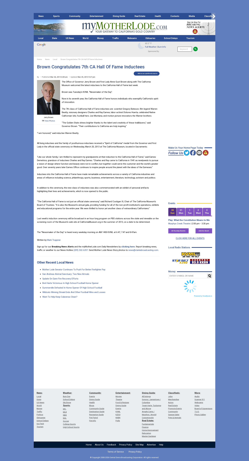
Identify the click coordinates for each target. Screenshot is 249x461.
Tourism (190, 38)
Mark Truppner (54, 240)
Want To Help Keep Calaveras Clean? (59, 297)
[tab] (172, 212)
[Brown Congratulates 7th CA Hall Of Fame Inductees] (48, 114)
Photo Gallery (200, 415)
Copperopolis (148, 418)
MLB (65, 412)
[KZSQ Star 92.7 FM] (178, 260)
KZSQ (118, 415)
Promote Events (175, 408)
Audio (197, 396)
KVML (118, 412)
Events (92, 396)
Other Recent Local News (55, 262)
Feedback (111, 444)
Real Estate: (148, 420)
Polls (118, 421)
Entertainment (96, 16)
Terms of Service (115, 451)
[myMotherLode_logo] (124, 27)
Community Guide (96, 408)
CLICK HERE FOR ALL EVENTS (190, 238)
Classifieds (209, 16)
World (85, 38)
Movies (119, 396)
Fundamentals (148, 424)
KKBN (118, 418)
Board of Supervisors (203, 408)
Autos (170, 402)
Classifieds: (174, 393)
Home (89, 444)
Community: (95, 393)
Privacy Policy (125, 444)
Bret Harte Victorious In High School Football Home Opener (70, 283)
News (41, 16)
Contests (174, 16)
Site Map (139, 444)
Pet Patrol (93, 418)
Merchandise (173, 399)
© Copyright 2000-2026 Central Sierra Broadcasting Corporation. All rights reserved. (124, 457)
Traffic (115, 38)
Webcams (132, 38)
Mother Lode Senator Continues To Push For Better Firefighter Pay (73, 269)
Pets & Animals (174, 418)
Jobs (170, 396)
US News (70, 38)
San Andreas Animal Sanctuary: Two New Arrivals (65, 274)
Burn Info (162, 47)
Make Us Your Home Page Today (185, 147)
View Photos (49, 121)
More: (197, 393)
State (54, 38)
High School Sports (71, 427)
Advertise (151, 444)
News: (40, 393)
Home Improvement (150, 430)
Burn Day (66, 396)
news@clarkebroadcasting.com (143, 250)
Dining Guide (119, 16)
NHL (65, 418)
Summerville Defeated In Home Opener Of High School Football (72, 287)
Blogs (91, 405)
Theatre (119, 399)
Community (74, 16)
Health (158, 16)
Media (192, 16)
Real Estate (140, 16)
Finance (145, 427)
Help (161, 444)
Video (197, 405)
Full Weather (150, 47)
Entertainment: (123, 393)
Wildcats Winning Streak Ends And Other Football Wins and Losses (73, 292)
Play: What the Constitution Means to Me (189, 220)
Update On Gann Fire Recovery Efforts (60, 278)
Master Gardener (149, 436)
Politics (40, 415)
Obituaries (150, 38)
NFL (64, 409)
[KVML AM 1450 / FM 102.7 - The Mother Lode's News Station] (190, 254)
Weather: (67, 393)
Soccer (66, 421)
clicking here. (128, 246)
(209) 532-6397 (80, 250)
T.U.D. (197, 412)
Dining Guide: (148, 393)
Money (100, 38)
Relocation (146, 433)
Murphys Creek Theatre (179, 223)
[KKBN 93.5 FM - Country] (199, 260)
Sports (56, 16)
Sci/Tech (40, 424)
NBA (65, 415)
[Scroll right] (213, 16)
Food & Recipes (122, 402)
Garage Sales (173, 415)
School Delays (171, 38)
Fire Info (92, 421)
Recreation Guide (96, 415)
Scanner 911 (200, 399)
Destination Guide (96, 412)
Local (40, 38)
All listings (146, 396)
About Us (99, 444)
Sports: (66, 405)
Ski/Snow (67, 402)
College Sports (69, 424)
